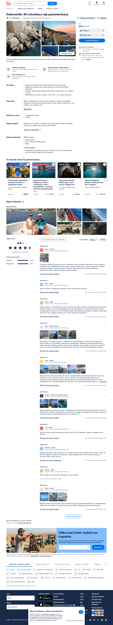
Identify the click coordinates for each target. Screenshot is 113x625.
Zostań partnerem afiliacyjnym (97, 603)
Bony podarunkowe (84, 609)
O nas (82, 596)
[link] (18, 179)
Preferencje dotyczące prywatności (62, 605)
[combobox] (30, 3)
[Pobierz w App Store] (45, 604)
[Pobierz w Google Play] (45, 598)
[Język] (96, 2)
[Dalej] (106, 180)
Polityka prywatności (59, 602)
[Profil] (103, 2)
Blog (81, 602)
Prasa (81, 605)
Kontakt (55, 596)
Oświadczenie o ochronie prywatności (41, 556)
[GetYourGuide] (8, 3)
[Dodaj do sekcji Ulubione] (27, 164)
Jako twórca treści (96, 599)
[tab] (19, 564)
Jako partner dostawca (98, 596)
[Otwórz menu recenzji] (105, 250)
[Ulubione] (89, 2)
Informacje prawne (58, 599)
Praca (81, 599)
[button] (13, 18)
